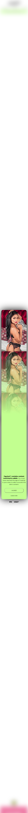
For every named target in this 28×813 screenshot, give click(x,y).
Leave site (14, 495)
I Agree (14, 490)
